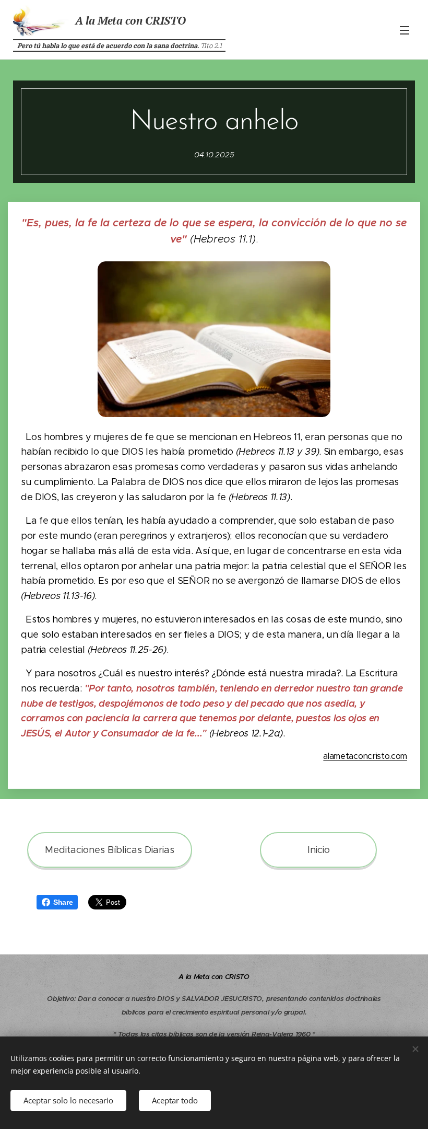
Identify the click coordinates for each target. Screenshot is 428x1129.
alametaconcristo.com (365, 756)
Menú (404, 29)
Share (63, 902)
